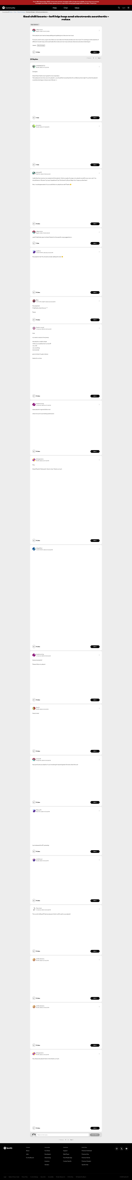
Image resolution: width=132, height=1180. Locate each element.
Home (10, 12)
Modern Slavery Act (60, 1177)
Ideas (77, 8)
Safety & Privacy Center (14, 1177)
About (27, 1150)
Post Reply (95, 1135)
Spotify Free (85, 1164)
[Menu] (128, 8)
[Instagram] (117, 1148)
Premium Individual (87, 1150)
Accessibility (51, 1177)
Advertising (48, 1157)
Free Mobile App (67, 1157)
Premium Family (86, 1157)
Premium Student (86, 1161)
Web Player (66, 1154)
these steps (75, 3)
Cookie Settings (34, 1177)
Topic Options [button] (34, 24)
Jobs (27, 1154)
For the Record (30, 1157)
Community (10, 8)
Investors (47, 1161)
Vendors (47, 1164)
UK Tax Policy (70, 1177)
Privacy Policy (25, 1177)
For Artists (47, 1150)
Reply (95, 52)
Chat (66, 8)
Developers (48, 1154)
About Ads (43, 1177)
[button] (99, 30)
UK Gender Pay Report (81, 1177)
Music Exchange (21, 12)
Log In (123, 8)
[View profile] (33, 30)
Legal (5, 1177)
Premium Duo (85, 1154)
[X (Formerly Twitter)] (121, 1148)
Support (65, 1150)
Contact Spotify (67, 1161)
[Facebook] (126, 1148)
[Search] (119, 8)
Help (55, 8)
